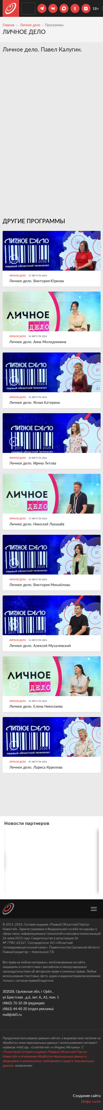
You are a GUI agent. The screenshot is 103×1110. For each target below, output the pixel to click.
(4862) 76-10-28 (15, 1003)
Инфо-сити (91, 1101)
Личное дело (30, 25)
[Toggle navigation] (94, 909)
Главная (8, 25)
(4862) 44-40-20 (15, 1009)
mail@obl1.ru (12, 1014)
